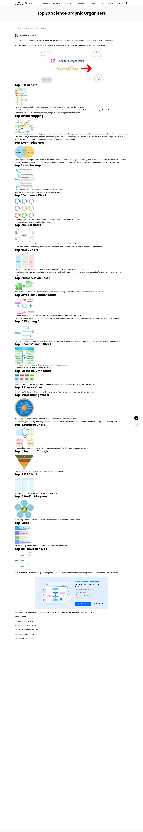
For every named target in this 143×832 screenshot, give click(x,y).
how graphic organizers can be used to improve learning (39, 612)
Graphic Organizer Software (25, 625)
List (16, 546)
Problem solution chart (23, 315)
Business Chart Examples (24, 634)
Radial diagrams (21, 520)
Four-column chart (22, 384)
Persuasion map (21, 573)
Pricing (110, 3)
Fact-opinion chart (22, 365)
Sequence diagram (22, 219)
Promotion (119, 3)
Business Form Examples (24, 638)
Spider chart (19, 244)
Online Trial (98, 604)
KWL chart (18, 269)
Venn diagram (20, 159)
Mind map (18, 137)
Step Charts (19, 189)
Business (93, 3)
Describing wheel (21, 419)
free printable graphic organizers (80, 612)
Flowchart (18, 107)
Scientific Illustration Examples (26, 630)
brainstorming (87, 392)
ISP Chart (18, 493)
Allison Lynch (30, 35)
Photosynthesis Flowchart (24, 621)
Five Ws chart (20, 392)
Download (102, 3)
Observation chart (22, 292)
